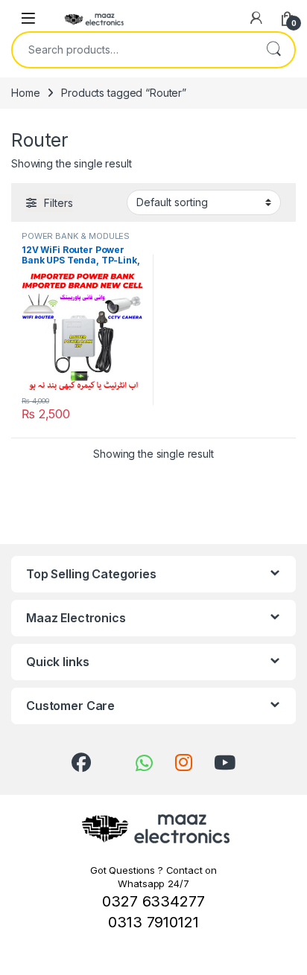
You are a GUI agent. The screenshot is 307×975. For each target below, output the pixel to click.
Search (273, 50)
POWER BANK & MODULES (76, 236)
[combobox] (133, 50)
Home (25, 92)
